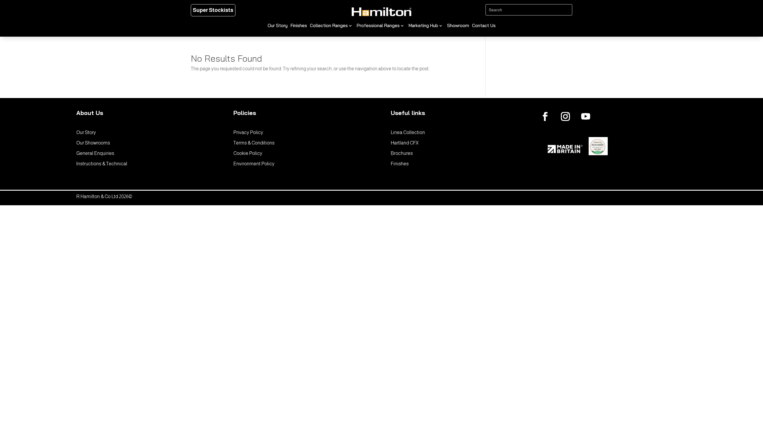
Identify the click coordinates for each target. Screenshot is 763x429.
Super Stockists (213, 10)
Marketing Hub (423, 26)
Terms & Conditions (254, 142)
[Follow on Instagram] (565, 116)
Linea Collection (408, 132)
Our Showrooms (93, 142)
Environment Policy (254, 163)
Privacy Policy (248, 132)
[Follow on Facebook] (545, 116)
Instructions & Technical (101, 163)
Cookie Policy (247, 153)
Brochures (402, 153)
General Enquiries (95, 153)
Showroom (458, 26)
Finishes (299, 26)
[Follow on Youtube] (586, 116)
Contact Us (484, 26)
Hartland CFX (404, 142)
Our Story (278, 26)
